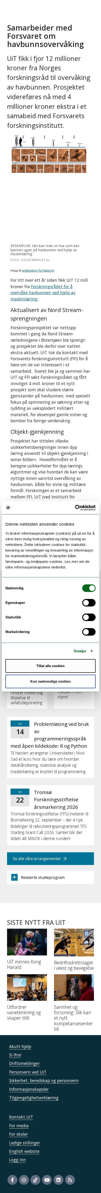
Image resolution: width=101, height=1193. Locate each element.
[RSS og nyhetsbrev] (70, 1180)
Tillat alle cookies (50, 666)
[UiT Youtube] (47, 1180)
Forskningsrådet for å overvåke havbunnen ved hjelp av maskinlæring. (43, 293)
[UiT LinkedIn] (58, 1180)
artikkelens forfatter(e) (38, 270)
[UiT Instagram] (24, 1180)
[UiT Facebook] (12, 1180)
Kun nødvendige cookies (50, 681)
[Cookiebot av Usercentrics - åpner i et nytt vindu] (75, 508)
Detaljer (80, 651)
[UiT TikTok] (35, 1180)
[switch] (89, 602)
